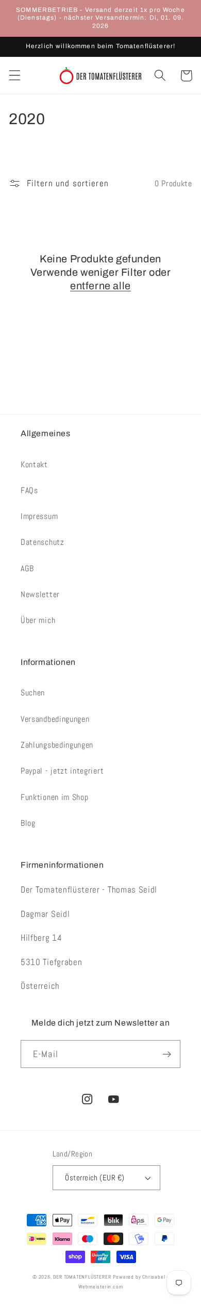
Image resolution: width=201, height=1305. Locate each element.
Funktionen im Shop (54, 797)
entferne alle (100, 285)
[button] (15, 76)
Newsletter (40, 594)
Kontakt (34, 464)
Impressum (39, 516)
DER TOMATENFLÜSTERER (82, 1277)
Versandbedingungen (55, 719)
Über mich (38, 620)
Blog (28, 823)
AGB (27, 568)
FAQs (29, 490)
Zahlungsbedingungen (57, 744)
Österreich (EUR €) (94, 1177)
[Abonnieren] (167, 1054)
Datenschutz (42, 542)
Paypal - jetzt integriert (62, 770)
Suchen (33, 692)
